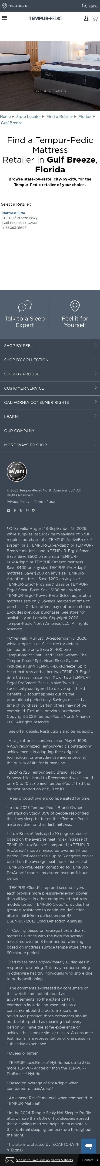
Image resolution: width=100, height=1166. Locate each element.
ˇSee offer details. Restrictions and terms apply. (50, 731)
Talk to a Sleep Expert (25, 321)
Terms (15, 1150)
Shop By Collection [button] (26, 360)
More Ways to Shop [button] (25, 445)
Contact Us (90, 1160)
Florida (85, 116)
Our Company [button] (19, 431)
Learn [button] (11, 416)
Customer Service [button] (24, 388)
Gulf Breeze (11, 123)
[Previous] (6, 1160)
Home (5, 116)
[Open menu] (4, 18)
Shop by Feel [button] (18, 346)
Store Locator (28, 116)
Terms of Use (44, 502)
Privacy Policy (18, 502)
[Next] (72, 1160)
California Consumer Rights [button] (36, 402)
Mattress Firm (13, 213)
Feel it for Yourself (75, 321)
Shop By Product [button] (23, 374)
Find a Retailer (60, 116)
